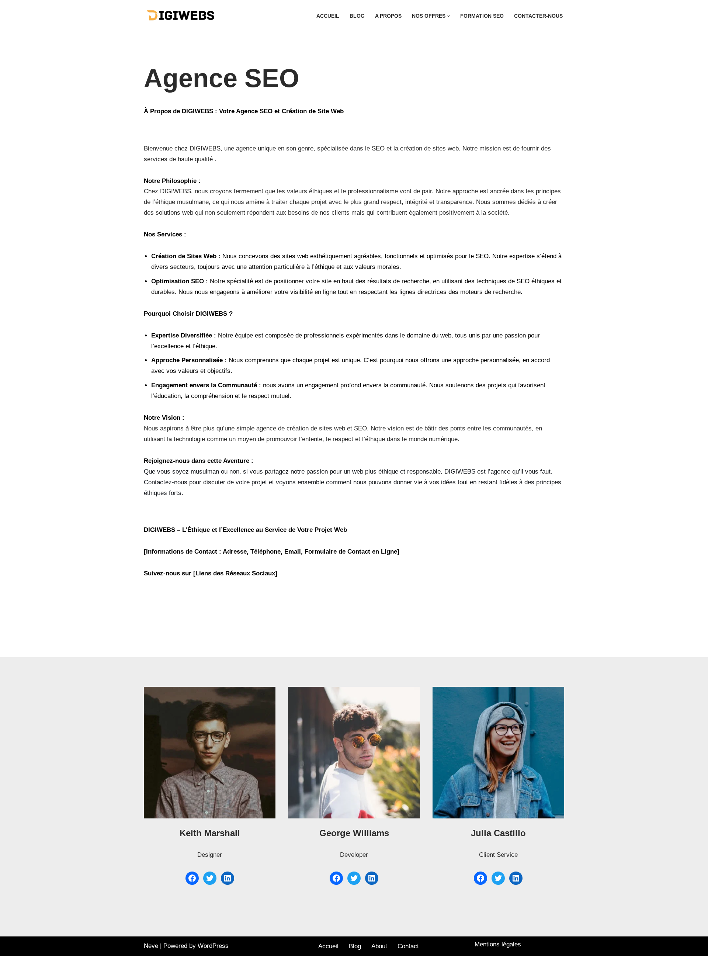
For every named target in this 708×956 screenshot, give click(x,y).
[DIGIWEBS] (181, 16)
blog (357, 16)
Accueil (327, 16)
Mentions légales (498, 944)
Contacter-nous (538, 16)
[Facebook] (192, 878)
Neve (151, 945)
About (379, 946)
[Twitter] (209, 878)
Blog (355, 946)
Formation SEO (482, 16)
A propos (388, 16)
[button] (448, 16)
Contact (408, 946)
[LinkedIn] (227, 878)
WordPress (213, 945)
